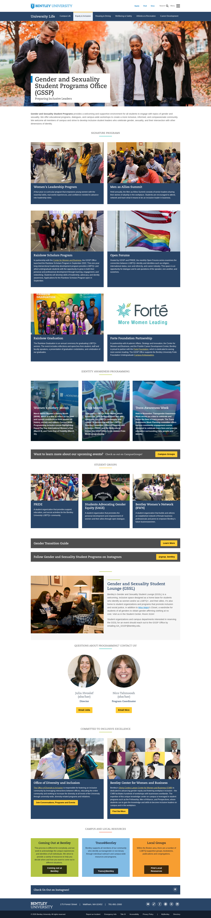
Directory (176, 914)
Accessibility (134, 914)
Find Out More (119, 811)
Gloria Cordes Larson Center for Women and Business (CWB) (145, 788)
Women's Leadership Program (55, 187)
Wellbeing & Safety (123, 16)
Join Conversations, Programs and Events (56, 802)
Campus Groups (166, 454)
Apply (136, 6)
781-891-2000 (115, 904)
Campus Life (65, 16)
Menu (172, 5)
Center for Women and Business (67, 260)
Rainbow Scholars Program (53, 255)
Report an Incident (93, 914)
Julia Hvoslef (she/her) (84, 695)
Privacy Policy (148, 914)
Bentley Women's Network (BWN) (154, 506)
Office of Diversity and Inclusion (57, 783)
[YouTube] (148, 904)
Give (153, 6)
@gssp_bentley (167, 557)
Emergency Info (110, 914)
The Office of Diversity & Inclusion (48, 788)
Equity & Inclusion (83, 16)
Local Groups (156, 843)
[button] (167, 6)
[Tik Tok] (154, 904)
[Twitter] (166, 904)
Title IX (123, 914)
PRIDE (38, 504)
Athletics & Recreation (146, 16)
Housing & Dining (103, 16)
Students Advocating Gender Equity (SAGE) (105, 506)
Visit (145, 6)
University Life (43, 16)
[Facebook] (160, 904)
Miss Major (143, 607)
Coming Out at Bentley (54, 843)
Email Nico (123, 710)
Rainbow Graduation (48, 338)
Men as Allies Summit (126, 187)
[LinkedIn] (177, 904)
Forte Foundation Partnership (131, 338)
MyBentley (165, 914)
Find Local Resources (156, 869)
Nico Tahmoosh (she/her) (124, 695)
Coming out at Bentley (54, 869)
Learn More (169, 543)
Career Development (169, 16)
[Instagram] (175, 890)
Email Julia (84, 710)
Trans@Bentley (105, 843)
